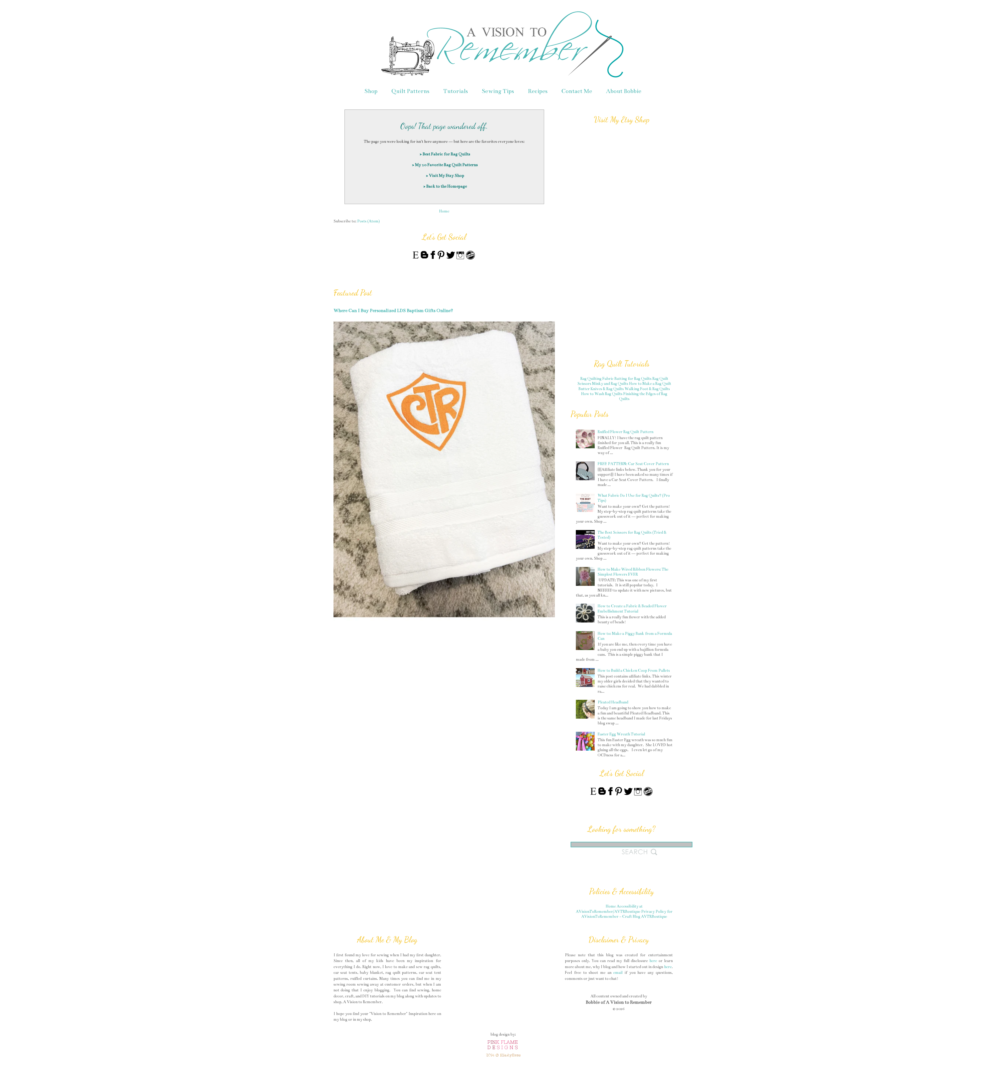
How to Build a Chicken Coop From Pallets (634, 670)
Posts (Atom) (368, 221)
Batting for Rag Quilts (633, 378)
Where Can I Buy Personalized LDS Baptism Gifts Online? (393, 310)
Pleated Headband (613, 702)
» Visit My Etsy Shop (445, 175)
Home (444, 211)
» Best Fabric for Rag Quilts (444, 153)
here (653, 960)
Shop (371, 91)
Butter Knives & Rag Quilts (601, 388)
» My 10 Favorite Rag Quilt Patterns (445, 164)
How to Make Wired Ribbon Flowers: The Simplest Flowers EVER (633, 572)
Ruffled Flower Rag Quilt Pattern (625, 431)
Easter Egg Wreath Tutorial (621, 734)
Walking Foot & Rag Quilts (647, 388)
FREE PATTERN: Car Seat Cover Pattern (633, 463)
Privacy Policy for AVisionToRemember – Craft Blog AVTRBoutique (627, 914)
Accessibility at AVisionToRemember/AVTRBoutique (609, 909)
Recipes (538, 91)
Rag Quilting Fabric (597, 378)
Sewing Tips (498, 91)
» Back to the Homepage (445, 186)
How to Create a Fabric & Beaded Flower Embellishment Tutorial (632, 608)
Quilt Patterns (410, 91)
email (617, 972)
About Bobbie (623, 91)
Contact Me (576, 91)
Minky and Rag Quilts (610, 383)
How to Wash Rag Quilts (601, 393)
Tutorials (455, 91)
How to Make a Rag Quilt (650, 383)
